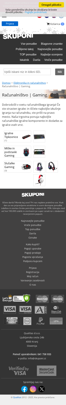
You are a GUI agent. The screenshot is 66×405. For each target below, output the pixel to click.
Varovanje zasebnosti (33, 280)
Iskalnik (24, 59)
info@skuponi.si (37, 358)
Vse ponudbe (29, 43)
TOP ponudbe (28, 54)
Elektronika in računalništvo (30, 82)
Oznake (32, 237)
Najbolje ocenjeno (52, 54)
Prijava (10, 23)
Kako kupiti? (32, 244)
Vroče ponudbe (53, 59)
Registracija (32, 272)
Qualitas (17, 397)
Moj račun (32, 276)
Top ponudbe (32, 229)
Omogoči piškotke (51, 4)
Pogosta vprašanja (32, 257)
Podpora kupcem (32, 261)
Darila (36, 59)
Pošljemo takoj (25, 49)
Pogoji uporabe (32, 248)
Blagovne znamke (52, 43)
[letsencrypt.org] (17, 303)
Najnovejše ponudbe (50, 49)
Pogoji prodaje (33, 252)
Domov (6, 82)
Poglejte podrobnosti (36, 12)
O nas (32, 284)
